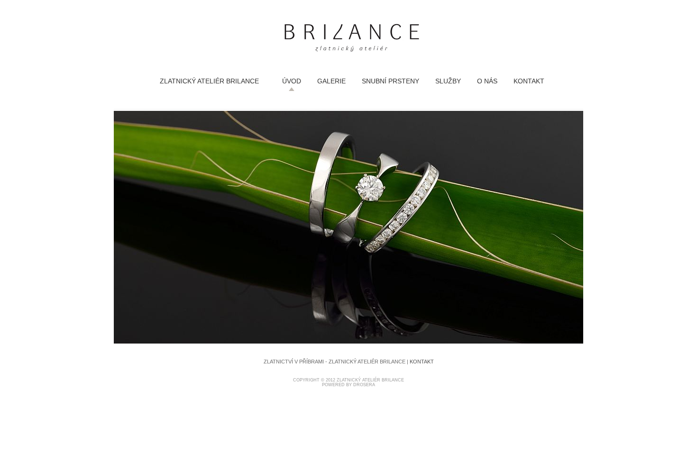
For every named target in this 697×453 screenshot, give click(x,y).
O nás (487, 81)
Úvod (291, 81)
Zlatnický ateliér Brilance (209, 81)
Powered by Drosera (348, 384)
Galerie (331, 81)
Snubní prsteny (390, 81)
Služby (448, 81)
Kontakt (529, 81)
